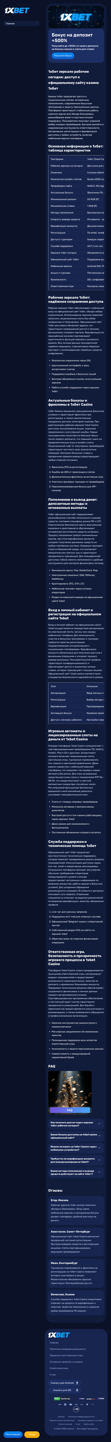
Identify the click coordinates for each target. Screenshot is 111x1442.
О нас (53, 1374)
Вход (32, 1434)
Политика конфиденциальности (68, 1349)
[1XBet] (17, 10)
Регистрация (13, 1434)
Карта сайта (89, 1424)
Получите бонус (63, 55)
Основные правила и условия (66, 1361)
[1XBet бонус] (76, 17)
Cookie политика (59, 1368)
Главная (10, 23)
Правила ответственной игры (66, 1355)
